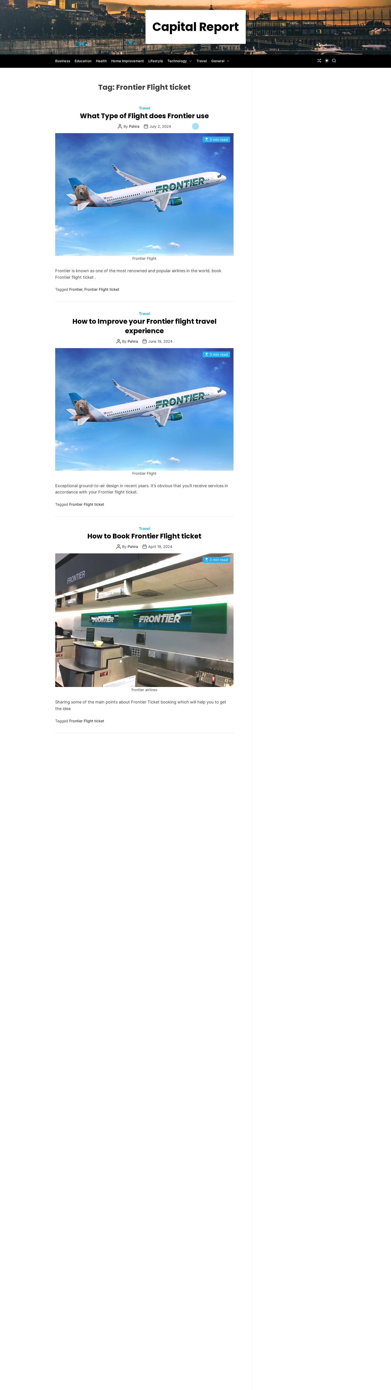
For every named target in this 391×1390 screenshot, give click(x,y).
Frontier (75, 289)
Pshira (134, 126)
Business (62, 61)
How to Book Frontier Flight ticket (144, 536)
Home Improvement (127, 61)
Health (101, 61)
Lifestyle (155, 61)
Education (83, 61)
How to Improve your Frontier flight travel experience (144, 326)
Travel (201, 61)
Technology (177, 61)
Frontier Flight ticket (101, 289)
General (217, 61)
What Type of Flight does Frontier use (144, 116)
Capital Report (195, 27)
